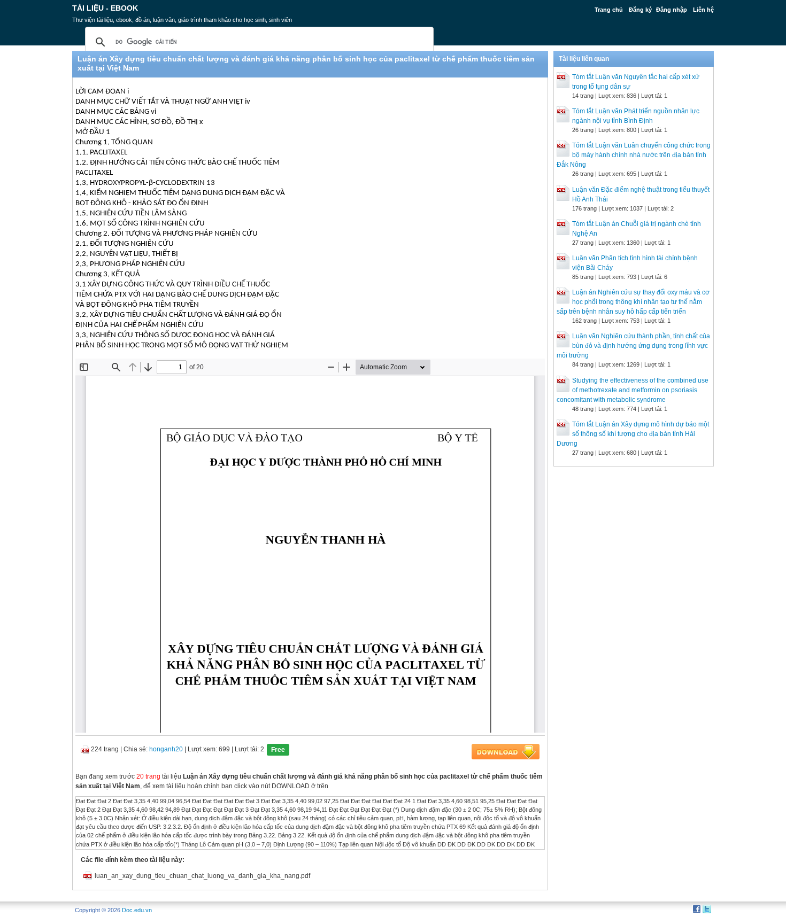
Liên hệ (703, 9)
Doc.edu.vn (137, 910)
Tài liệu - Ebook (105, 8)
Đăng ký (640, 9)
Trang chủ (609, 9)
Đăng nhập (671, 9)
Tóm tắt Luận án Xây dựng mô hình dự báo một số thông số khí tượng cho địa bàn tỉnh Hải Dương (633, 434)
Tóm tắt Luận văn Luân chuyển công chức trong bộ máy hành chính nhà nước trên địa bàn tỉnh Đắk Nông (634, 155)
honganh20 (166, 749)
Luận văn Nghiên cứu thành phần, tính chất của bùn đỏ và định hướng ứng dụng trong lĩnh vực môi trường (633, 345)
